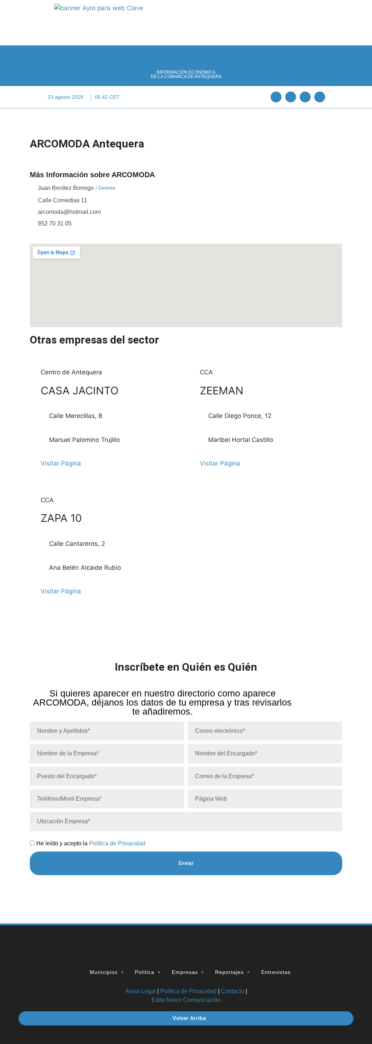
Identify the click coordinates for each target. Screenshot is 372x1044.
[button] (186, 97)
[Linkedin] (305, 97)
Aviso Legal (140, 991)
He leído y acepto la (90, 843)
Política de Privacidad (117, 843)
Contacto (232, 991)
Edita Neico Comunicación (186, 1000)
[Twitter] (290, 97)
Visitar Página (61, 463)
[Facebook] (276, 97)
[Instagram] (319, 97)
